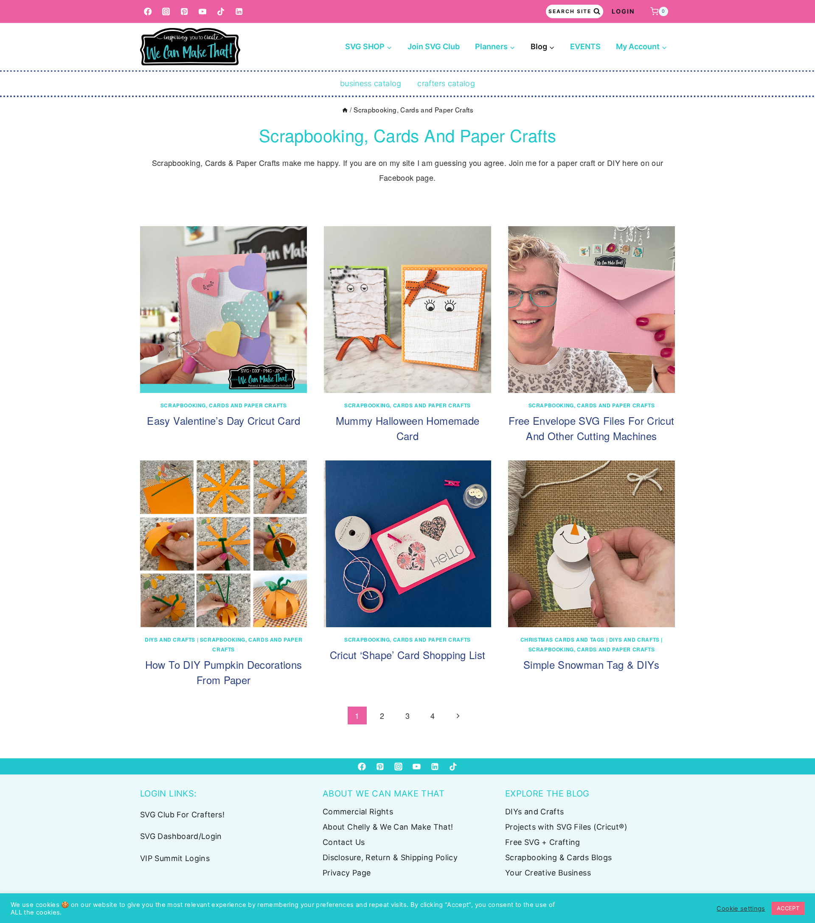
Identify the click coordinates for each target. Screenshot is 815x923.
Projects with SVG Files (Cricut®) (566, 826)
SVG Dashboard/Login (181, 836)
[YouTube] (203, 12)
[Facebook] (148, 12)
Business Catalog (371, 83)
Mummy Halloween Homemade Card (408, 428)
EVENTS (585, 46)
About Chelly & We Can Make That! (388, 826)
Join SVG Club (434, 46)
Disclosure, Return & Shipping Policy (390, 857)
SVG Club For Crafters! (182, 814)
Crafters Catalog (446, 83)
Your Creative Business (548, 872)
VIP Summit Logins (175, 858)
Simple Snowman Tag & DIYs (591, 664)
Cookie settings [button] (741, 908)
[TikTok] (221, 12)
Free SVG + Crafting (542, 842)
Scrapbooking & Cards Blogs (558, 857)
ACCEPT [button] (788, 908)
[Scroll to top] (794, 890)
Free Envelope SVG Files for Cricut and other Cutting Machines (591, 428)
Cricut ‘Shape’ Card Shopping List (408, 654)
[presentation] (223, 309)
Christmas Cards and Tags (562, 639)
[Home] (345, 109)
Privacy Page (347, 872)
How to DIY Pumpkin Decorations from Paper (223, 672)
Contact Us (344, 842)
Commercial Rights (358, 811)
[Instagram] (166, 12)
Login (623, 11)
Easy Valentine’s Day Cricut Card (223, 420)
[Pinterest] (184, 12)
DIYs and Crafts (170, 639)
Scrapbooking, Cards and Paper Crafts (223, 405)
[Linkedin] (239, 12)
